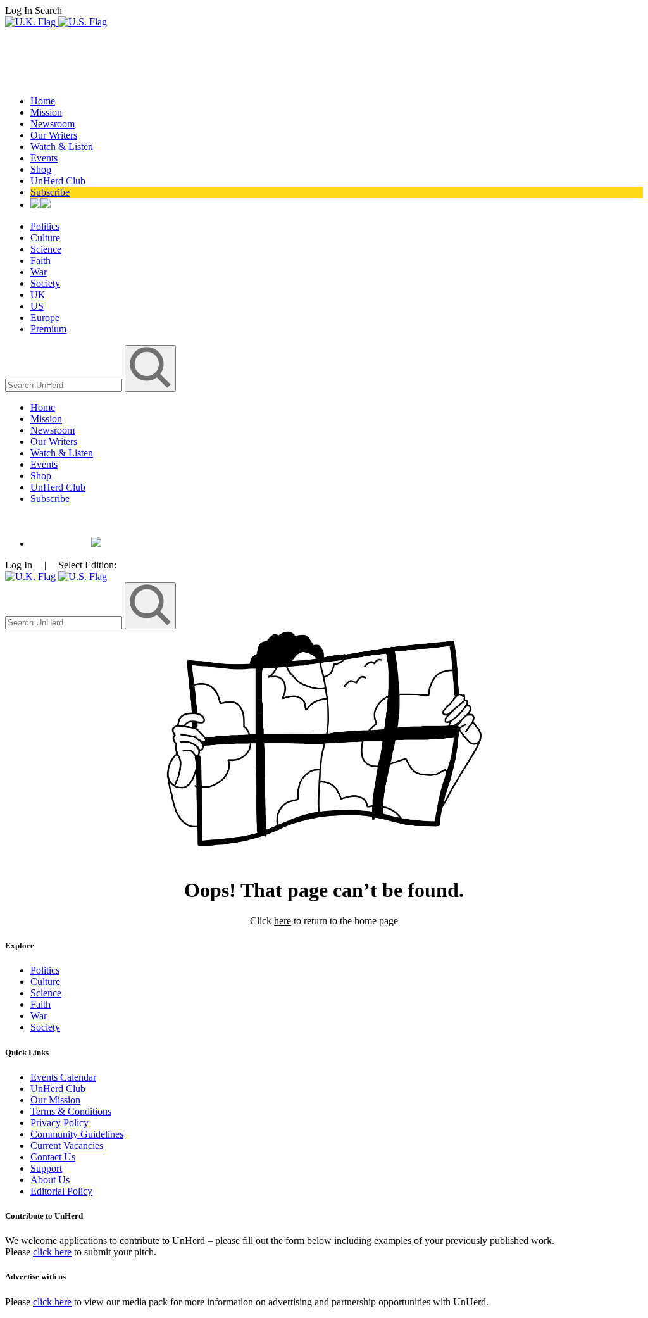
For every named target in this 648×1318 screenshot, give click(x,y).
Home (42, 101)
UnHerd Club (57, 180)
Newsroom (52, 123)
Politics (44, 226)
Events (44, 158)
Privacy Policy (59, 1122)
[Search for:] (65, 384)
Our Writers (53, 135)
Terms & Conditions (70, 1111)
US (37, 306)
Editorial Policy (61, 1191)
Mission (46, 112)
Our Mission (55, 1100)
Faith (40, 260)
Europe (44, 317)
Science (45, 249)
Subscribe (50, 192)
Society (45, 283)
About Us (50, 1179)
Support (46, 1168)
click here (52, 1251)
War (38, 272)
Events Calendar (63, 1077)
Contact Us (52, 1157)
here (282, 920)
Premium (48, 328)
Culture (45, 237)
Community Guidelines (76, 1134)
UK (38, 294)
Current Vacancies (66, 1145)
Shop (40, 169)
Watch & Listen (61, 146)
